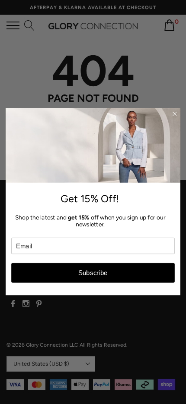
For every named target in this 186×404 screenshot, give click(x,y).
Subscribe (93, 273)
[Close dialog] (175, 114)
